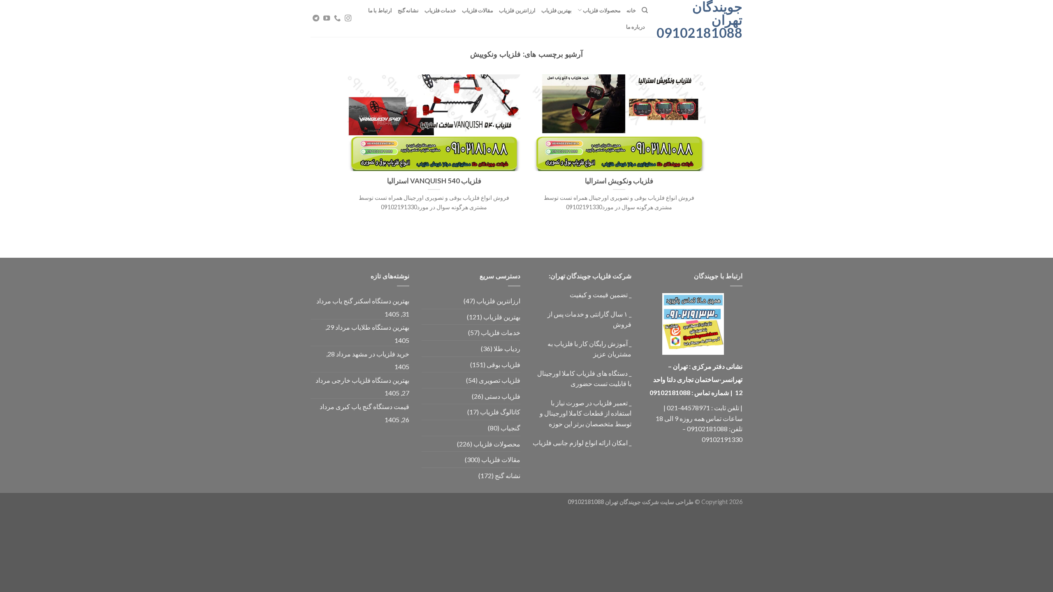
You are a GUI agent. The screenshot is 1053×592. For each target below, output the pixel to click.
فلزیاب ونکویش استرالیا (619, 181)
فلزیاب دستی (502, 396)
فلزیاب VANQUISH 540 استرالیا (434, 181)
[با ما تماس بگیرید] (337, 18)
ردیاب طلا (507, 348)
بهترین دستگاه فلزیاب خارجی (370, 380)
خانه (631, 10)
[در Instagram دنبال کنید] (348, 18)
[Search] (645, 10)
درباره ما (635, 26)
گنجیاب (510, 428)
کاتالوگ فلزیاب (500, 412)
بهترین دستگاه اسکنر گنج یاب (370, 301)
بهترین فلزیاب (556, 10)
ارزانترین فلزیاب (517, 10)
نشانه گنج (408, 10)
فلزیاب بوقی (503, 364)
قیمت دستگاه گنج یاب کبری (372, 406)
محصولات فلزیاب (601, 10)
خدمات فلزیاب (440, 10)
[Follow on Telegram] (316, 18)
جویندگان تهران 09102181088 (701, 19)
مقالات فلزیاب (477, 10)
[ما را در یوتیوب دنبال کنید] (326, 18)
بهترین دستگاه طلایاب (380, 327)
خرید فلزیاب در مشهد (380, 354)
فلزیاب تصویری (499, 380)
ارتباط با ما (380, 10)
